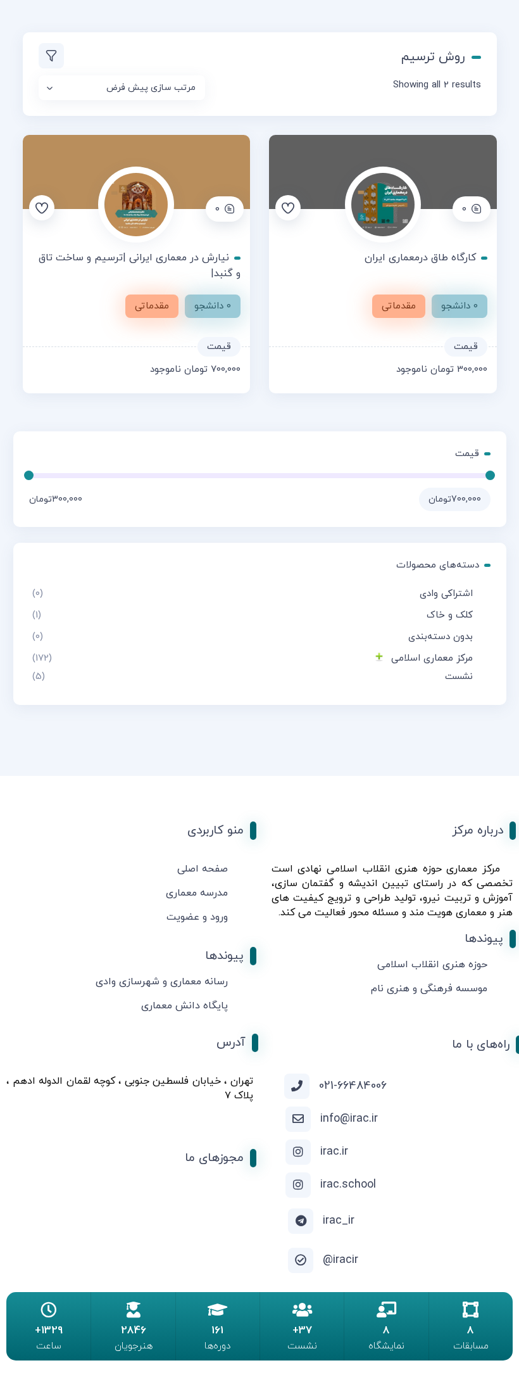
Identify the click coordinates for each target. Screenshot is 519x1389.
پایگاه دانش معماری (184, 1006)
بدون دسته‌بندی (440, 637)
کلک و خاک (450, 615)
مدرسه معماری (197, 893)
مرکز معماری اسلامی (432, 658)
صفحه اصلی (202, 869)
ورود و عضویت (197, 917)
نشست (459, 676)
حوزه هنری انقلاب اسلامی (432, 965)
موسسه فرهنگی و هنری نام (429, 989)
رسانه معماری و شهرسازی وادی (162, 982)
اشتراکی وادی (446, 593)
